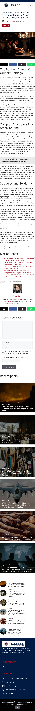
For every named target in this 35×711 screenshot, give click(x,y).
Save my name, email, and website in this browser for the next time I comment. (17, 352)
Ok (17, 707)
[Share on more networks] (22, 64)
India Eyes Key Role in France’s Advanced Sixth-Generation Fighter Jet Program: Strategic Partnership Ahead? (15, 632)
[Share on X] (4, 64)
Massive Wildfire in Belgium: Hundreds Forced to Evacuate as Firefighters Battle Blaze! (16, 584)
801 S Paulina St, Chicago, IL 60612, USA (16, 678)
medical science (7, 301)
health (19, 299)
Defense (10, 589)
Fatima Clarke (10, 21)
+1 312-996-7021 (10, 682)
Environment (11, 581)
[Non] (33, 705)
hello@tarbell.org (11, 686)
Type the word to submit (13, 357)
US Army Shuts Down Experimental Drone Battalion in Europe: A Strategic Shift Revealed (16, 594)
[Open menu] (3, 666)
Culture (6, 25)
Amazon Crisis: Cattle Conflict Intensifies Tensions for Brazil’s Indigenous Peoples (16, 622)
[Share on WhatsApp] (31, 64)
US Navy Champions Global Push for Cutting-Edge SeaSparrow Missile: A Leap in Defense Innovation (17, 613)
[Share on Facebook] (13, 64)
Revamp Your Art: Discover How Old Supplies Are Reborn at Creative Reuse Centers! (16, 603)
